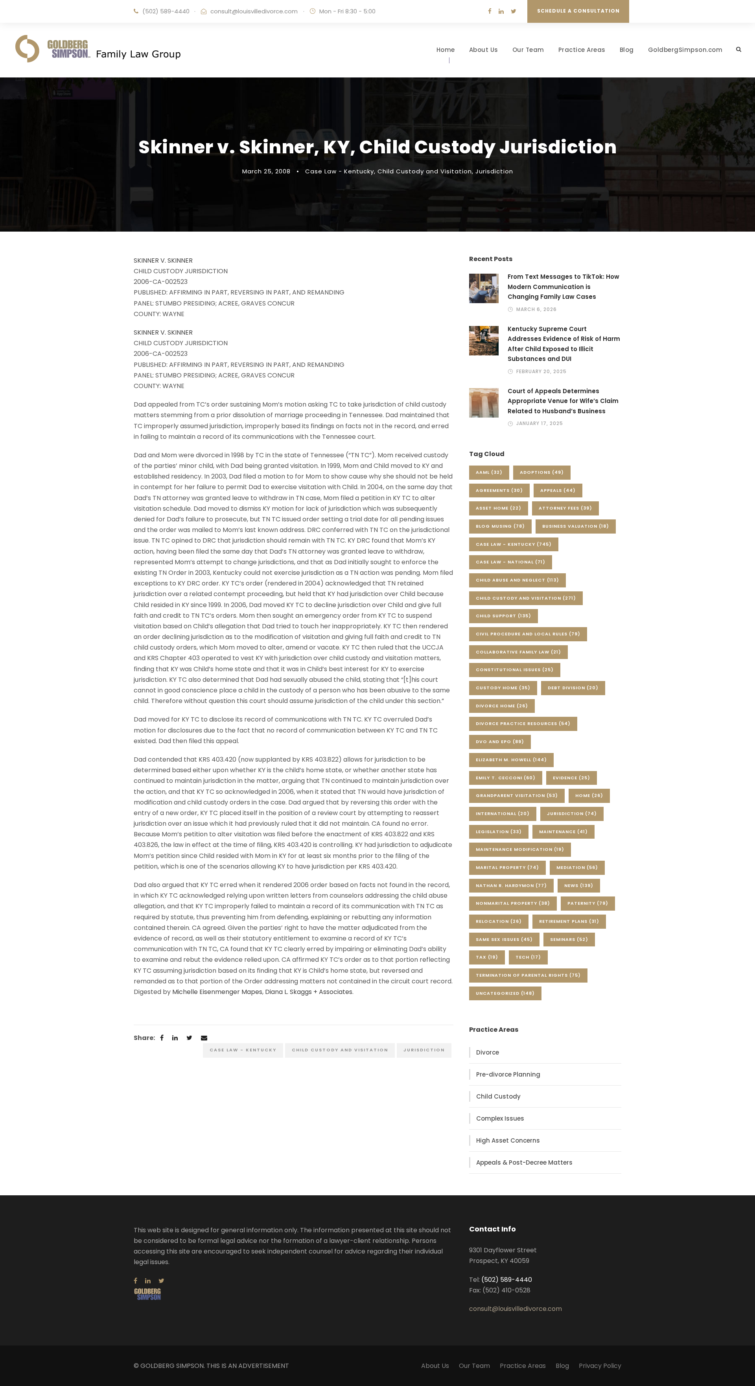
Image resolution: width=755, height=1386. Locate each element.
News (578, 885)
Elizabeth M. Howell (511, 760)
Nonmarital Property (513, 903)
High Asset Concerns (508, 1140)
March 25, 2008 (266, 171)
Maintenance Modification (520, 849)
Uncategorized (505, 993)
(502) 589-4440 (166, 11)
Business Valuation (575, 526)
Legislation (499, 831)
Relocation (499, 921)
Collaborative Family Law (518, 652)
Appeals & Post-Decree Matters (524, 1162)
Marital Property (507, 867)
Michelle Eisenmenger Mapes (217, 991)
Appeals (558, 490)
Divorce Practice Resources (523, 723)
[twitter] (513, 11)
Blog (627, 50)
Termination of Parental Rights (528, 975)
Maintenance (563, 831)
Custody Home (503, 688)
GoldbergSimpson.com (685, 50)
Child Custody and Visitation (425, 171)
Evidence (571, 778)
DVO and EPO (500, 741)
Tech (528, 957)
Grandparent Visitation (517, 795)
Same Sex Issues (504, 939)
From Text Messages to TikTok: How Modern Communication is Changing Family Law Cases (563, 286)
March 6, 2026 (536, 309)
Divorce (487, 1052)
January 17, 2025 (539, 423)
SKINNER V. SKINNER (163, 260)
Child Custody (498, 1096)
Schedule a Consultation (578, 10)
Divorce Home (502, 706)
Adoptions (542, 472)
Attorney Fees (565, 508)
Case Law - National (510, 562)
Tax (487, 957)
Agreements (499, 490)
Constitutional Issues (515, 669)
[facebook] (490, 11)
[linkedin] (501, 11)
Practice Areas (582, 50)
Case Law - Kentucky (339, 171)
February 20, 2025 (541, 371)
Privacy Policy (600, 1365)
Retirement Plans (569, 921)
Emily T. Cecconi (506, 778)
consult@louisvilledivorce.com (254, 11)
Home (445, 50)
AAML (489, 472)
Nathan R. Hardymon (511, 885)
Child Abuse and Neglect (517, 580)
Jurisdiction (494, 171)
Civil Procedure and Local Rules (528, 634)
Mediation (577, 867)
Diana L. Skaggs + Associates (308, 991)
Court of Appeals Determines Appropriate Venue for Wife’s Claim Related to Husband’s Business (563, 401)
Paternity (587, 903)
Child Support (503, 616)
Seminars (569, 939)
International (503, 813)
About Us (483, 50)
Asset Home (498, 508)
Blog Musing (500, 526)
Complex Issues (500, 1118)
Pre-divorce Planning (508, 1074)
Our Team (528, 50)
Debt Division (573, 688)
